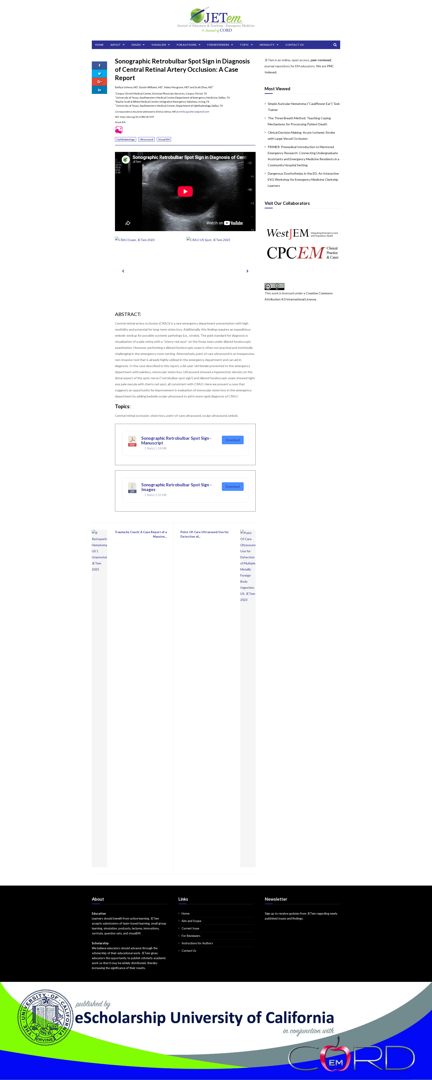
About (115, 44)
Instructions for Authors (197, 943)
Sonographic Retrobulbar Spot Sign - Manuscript (176, 440)
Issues (136, 44)
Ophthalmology (125, 139)
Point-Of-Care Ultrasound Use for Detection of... (204, 534)
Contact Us (294, 44)
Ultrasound (146, 139)
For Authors (186, 44)
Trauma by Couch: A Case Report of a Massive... (141, 534)
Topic (244, 44)
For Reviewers (218, 44)
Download (233, 440)
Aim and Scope (191, 921)
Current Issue (190, 928)
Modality (267, 44)
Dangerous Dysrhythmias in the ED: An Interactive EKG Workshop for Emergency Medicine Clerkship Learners (303, 179)
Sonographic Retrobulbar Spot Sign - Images (176, 487)
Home (99, 44)
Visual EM (158, 44)
